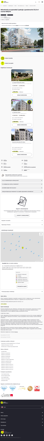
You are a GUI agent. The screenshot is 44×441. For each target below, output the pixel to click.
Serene (17, 25)
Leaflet (37, 261)
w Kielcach (27, 25)
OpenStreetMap (41, 261)
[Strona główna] (1, 5)
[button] (31, 75)
